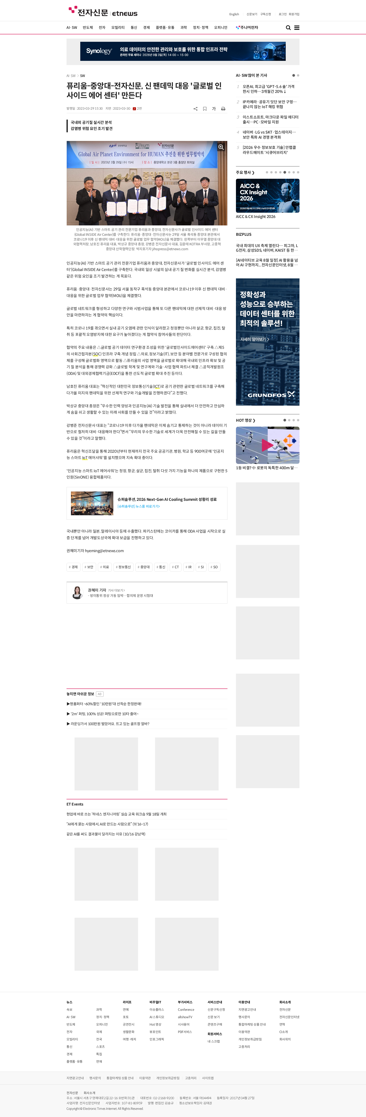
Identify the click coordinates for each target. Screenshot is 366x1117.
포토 (126, 1017)
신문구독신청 (216, 1010)
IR (189, 567)
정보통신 (124, 567)
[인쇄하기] (223, 108)
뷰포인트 (155, 1032)
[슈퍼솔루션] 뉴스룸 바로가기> (139, 506)
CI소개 (283, 1032)
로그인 (283, 14)
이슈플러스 (157, 1010)
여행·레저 (129, 1039)
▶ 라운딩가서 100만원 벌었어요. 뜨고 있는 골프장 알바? (108, 724)
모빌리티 (118, 27)
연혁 (282, 1024)
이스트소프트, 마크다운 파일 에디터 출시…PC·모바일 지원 (271, 119)
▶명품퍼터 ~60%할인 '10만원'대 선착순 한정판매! (104, 704)
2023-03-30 (127, 108)
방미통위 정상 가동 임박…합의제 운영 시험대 (121, 595)
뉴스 (69, 1002)
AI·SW (72, 27)
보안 (90, 567)
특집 (99, 1054)
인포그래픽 (157, 1039)
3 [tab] (276, 172)
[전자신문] (103, 10)
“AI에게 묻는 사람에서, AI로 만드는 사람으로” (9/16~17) (107, 824)
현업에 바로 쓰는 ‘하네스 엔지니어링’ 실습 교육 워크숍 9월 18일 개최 (117, 814)
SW (82, 76)
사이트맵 (208, 1078)
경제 (146, 27)
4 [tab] (280, 172)
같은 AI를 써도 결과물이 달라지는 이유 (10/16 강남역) (106, 834)
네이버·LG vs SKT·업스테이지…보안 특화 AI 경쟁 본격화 (269, 135)
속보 (69, 1010)
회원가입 (294, 14)
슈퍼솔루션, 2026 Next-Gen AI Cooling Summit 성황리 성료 (167, 499)
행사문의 (244, 1017)
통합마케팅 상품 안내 (252, 1024)
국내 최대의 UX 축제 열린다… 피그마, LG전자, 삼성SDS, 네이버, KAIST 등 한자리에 (267, 250)
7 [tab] (294, 172)
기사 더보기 (115, 590)
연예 (126, 1010)
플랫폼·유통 (165, 27)
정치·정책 (200, 27)
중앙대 (145, 567)
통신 (134, 27)
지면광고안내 (247, 1010)
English (234, 14)
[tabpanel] (267, 120)
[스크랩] (205, 109)
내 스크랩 (214, 1041)
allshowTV (185, 1017)
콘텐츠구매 (215, 1024)
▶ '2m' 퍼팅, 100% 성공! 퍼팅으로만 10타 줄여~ (102, 714)
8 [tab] (298, 172)
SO (95, 354)
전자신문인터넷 (289, 1017)
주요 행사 (245, 172)
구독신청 (265, 14)
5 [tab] (285, 172)
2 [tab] (298, 75)
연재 (99, 1062)
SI (202, 567)
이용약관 (244, 1032)
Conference (186, 1010)
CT (157, 386)
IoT (85, 457)
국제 (99, 1032)
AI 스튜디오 (157, 1017)
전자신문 (285, 1010)
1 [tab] (294, 75)
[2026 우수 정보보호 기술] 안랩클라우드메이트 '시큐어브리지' (269, 150)
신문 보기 (214, 1017)
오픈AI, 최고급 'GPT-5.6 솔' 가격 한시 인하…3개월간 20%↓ (269, 89)
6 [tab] (289, 172)
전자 (102, 27)
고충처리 (244, 1047)
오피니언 (220, 27)
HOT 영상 (246, 420)
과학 (183, 27)
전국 (99, 1039)
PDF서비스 (185, 1032)
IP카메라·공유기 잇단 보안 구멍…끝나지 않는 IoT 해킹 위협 (270, 104)
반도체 (88, 27)
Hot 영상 (155, 1024)
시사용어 (184, 1024)
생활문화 (128, 1032)
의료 (106, 567)
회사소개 (89, 1093)
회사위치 (285, 1039)
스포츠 (100, 1047)
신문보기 (252, 14)
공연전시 (128, 1024)
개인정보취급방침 (250, 1039)
